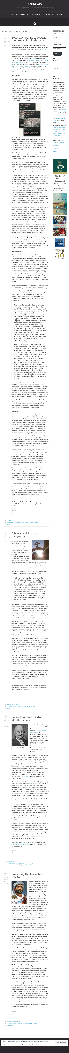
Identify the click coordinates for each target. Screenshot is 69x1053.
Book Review (10, 522)
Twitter (55, 151)
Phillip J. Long (7, 37)
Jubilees (23, 706)
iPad (20, 865)
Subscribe (57, 53)
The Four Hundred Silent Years (21, 844)
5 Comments (6, 725)
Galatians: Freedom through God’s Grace (59, 118)
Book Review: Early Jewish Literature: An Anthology (29, 39)
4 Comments (6, 46)
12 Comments (6, 542)
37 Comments (6, 882)
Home (11, 14)
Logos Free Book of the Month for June (26, 719)
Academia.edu (57, 145)
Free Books (10, 863)
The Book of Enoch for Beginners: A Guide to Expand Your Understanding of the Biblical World (59, 131)
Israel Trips (59, 14)
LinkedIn (55, 148)
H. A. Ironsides (29, 863)
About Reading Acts (22, 14)
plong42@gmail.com (58, 142)
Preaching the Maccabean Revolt (28, 875)
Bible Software (11, 861)
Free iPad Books (19, 863)
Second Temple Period (13, 704)
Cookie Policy (35, 1044)
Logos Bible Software (32, 865)
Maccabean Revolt (26, 1023)
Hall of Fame (25, 776)
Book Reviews (11, 520)
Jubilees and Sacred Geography (24, 535)
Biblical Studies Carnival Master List (42, 14)
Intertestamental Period (21, 522)
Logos (24, 865)
